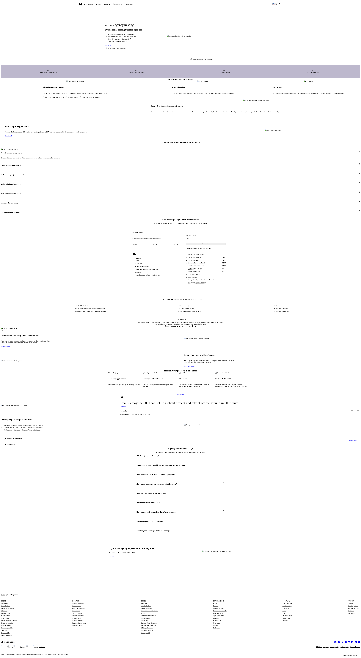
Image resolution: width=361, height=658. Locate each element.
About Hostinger (287, 603)
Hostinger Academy (353, 608)
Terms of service (355, 647)
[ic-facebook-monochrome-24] (339, 642)
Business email (5, 615)
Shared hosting (5, 606)
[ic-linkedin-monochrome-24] (335, 642)
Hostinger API (145, 633)
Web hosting (4, 603)
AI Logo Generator (147, 628)
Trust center (216, 623)
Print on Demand (146, 618)
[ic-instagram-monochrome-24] (342, 642)
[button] (180, 153)
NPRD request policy (322, 647)
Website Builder (146, 606)
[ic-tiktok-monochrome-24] (356, 642)
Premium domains (77, 625)
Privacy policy (334, 647)
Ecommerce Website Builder (149, 611)
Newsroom (286, 608)
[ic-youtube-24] (349, 642)
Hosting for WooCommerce (9, 620)
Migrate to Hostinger (147, 630)
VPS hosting (4, 611)
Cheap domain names (78, 608)
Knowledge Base (353, 606)
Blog (284, 613)
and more (42, 647)
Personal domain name (79, 623)
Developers (117, 4)
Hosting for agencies (7, 623)
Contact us (351, 611)
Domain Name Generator (148, 615)
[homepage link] (86, 4)
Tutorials (350, 603)
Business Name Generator (149, 623)
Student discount (287, 615)
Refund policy (345, 647)
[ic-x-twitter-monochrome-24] (345, 642)
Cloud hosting (5, 618)
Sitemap (215, 625)
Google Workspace (6, 635)
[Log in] (280, 4)
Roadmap (216, 618)
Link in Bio (144, 620)
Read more (123, 406)
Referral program (218, 613)
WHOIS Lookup (77, 613)
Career (284, 611)
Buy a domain (76, 606)
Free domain (76, 611)
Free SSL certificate (78, 615)
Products (106, 4)
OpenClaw (4, 630)
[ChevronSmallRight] (358, 412)
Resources (129, 4)
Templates (144, 613)
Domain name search (78, 603)
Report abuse (351, 613)
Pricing (98, 4)
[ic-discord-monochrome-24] (359, 642)
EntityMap (216, 628)
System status (217, 620)
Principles (285, 620)
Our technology (287, 606)
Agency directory (218, 615)
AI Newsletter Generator (148, 625)
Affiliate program (218, 608)
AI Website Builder (147, 608)
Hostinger (4, 595)
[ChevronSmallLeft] (352, 412)
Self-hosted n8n (5, 613)
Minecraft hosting (6, 625)
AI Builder (144, 603)
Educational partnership (220, 611)
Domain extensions (78, 620)
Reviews (215, 606)
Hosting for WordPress (7, 608)
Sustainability (286, 618)
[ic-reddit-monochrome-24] (352, 642)
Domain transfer (77, 618)
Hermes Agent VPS (7, 628)
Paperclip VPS (5, 633)
